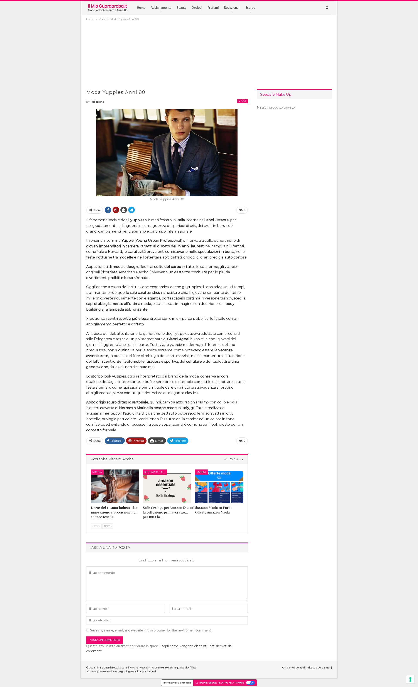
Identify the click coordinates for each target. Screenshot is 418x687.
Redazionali (232, 8)
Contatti (300, 667)
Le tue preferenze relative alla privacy (220, 682)
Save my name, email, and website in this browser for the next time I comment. (151, 630)
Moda (242, 101)
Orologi (197, 8)
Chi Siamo (288, 667)
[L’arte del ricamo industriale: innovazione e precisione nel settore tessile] (115, 486)
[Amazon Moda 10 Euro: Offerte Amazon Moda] (219, 486)
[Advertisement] (209, 54)
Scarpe (250, 8)
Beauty (181, 8)
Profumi (213, 8)
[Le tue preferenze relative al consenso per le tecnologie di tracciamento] (410, 679)
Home (141, 8)
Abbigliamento (161, 8)
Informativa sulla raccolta (177, 682)
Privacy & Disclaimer (318, 667)
